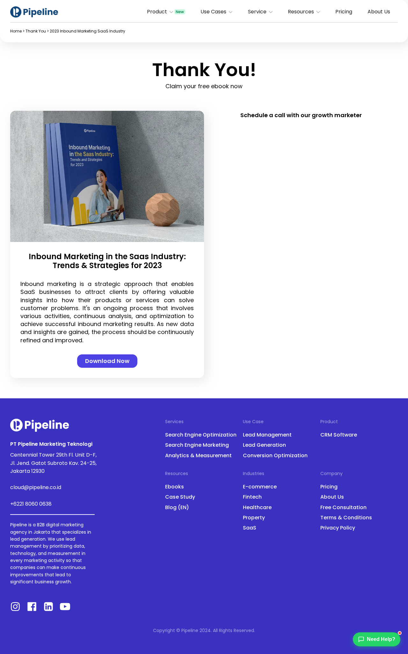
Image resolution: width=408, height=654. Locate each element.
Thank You (36, 31)
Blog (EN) (177, 507)
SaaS (249, 527)
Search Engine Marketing (197, 445)
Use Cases (213, 11)
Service (257, 11)
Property (254, 517)
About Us (379, 11)
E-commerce (260, 486)
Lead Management (267, 434)
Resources (301, 11)
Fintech (252, 497)
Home (16, 31)
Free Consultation (343, 507)
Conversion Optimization (275, 455)
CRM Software (338, 434)
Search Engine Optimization (201, 434)
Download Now (107, 361)
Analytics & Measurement (198, 455)
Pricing (343, 11)
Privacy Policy (337, 527)
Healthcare (257, 507)
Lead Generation (264, 445)
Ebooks (174, 486)
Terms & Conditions (346, 517)
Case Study (180, 497)
